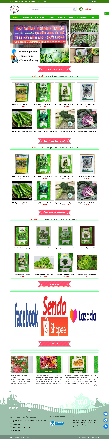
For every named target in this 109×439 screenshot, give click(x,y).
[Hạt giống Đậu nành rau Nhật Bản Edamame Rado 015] (44, 110)
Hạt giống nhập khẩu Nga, (77, 424)
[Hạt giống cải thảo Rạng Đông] (22, 253)
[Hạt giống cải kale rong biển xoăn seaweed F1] (87, 83)
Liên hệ (93, 17)
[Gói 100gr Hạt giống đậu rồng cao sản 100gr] (22, 110)
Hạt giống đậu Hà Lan (85, 426)
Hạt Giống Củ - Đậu (39, 17)
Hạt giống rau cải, (75, 420)
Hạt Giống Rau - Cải (27, 17)
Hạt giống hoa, (74, 422)
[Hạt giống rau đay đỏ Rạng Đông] (87, 226)
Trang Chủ (15, 17)
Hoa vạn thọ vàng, (75, 426)
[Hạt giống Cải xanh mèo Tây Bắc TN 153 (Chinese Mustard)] (22, 83)
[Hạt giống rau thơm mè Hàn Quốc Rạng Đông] (65, 226)
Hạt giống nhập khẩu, (93, 422)
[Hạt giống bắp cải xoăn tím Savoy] (87, 110)
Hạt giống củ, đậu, (83, 420)
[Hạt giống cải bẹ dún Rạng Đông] (44, 253)
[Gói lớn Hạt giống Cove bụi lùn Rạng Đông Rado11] (44, 83)
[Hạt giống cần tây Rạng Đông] (22, 226)
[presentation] (11, 370)
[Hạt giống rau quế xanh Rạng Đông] (65, 253)
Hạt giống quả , (92, 420)
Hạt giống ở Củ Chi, (82, 422)
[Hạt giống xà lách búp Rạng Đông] (87, 253)
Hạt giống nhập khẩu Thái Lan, (91, 424)
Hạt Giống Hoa (61, 17)
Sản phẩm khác (83, 17)
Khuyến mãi (72, 17)
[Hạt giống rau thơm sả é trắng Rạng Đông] (44, 226)
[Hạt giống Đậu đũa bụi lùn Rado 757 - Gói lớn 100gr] (65, 83)
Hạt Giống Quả (50, 17)
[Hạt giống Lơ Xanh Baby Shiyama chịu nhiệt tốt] (65, 110)
